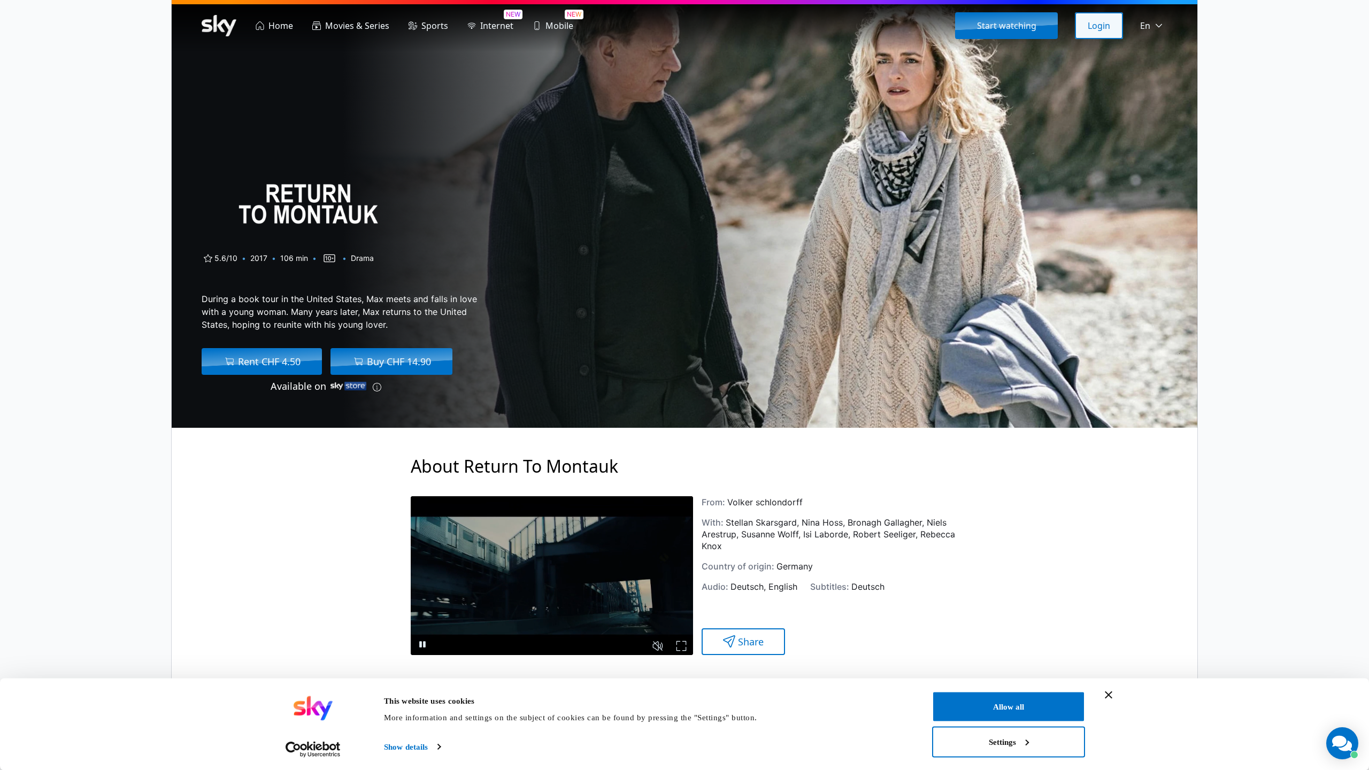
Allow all (1008, 707)
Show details (406, 747)
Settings (1002, 741)
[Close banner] (1108, 695)
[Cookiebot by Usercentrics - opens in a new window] (313, 749)
